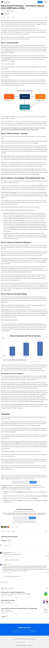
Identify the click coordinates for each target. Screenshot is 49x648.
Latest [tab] (6, 588)
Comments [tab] (4, 540)
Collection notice (32, 638)
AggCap (4, 564)
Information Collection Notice (24, 522)
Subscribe (40, 2)
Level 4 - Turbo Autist (5, 602)
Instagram (19, 500)
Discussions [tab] (10, 588)
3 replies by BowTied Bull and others (11, 576)
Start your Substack (21, 642)
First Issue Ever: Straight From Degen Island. (13, 592)
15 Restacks (16, 527)
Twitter (45, 500)
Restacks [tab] (9, 540)
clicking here (20, 492)
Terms (27, 638)
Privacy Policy (34, 522)
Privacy (23, 638)
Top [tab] (2, 588)
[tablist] (6, 540)
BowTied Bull (6, 13)
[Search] (46, 588)
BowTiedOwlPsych (7, 552)
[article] (24, 594)
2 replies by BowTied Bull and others (11, 560)
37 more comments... (4, 582)
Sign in (45, 2)
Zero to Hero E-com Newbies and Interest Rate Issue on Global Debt (19, 608)
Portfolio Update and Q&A (8, 600)
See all (3, 616)
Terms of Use (30, 520)
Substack (18, 645)
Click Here (44, 496)
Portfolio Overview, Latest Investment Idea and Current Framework (16, 594)
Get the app (30, 642)
